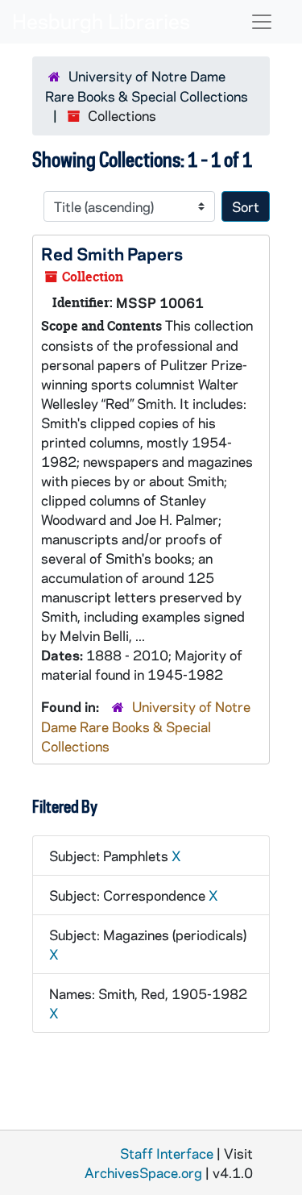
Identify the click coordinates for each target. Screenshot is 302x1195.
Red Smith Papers (112, 253)
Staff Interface (166, 1153)
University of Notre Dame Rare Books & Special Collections (145, 726)
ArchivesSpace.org (143, 1172)
